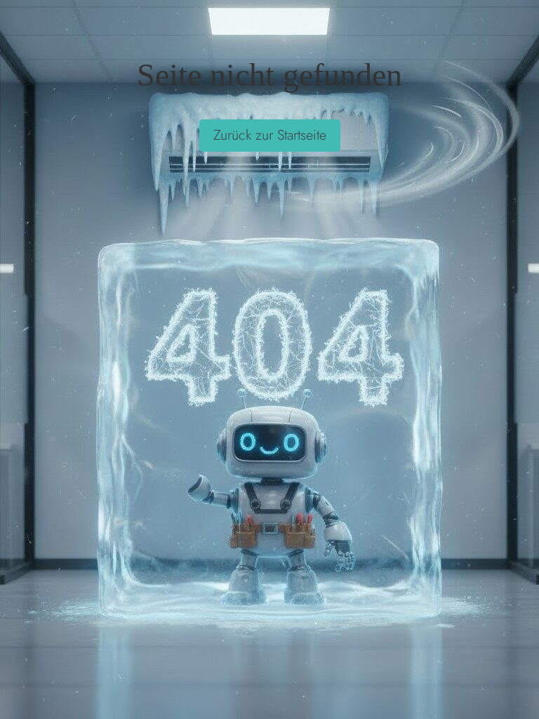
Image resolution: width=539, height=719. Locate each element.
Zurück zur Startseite (269, 135)
